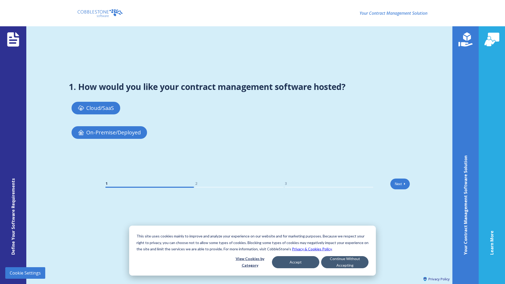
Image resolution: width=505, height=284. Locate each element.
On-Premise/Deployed (113, 132)
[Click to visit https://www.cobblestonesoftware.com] (100, 13)
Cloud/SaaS (100, 107)
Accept (296, 262)
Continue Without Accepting (345, 261)
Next (399, 184)
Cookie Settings (25, 273)
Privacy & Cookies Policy (312, 249)
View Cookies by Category (250, 261)
